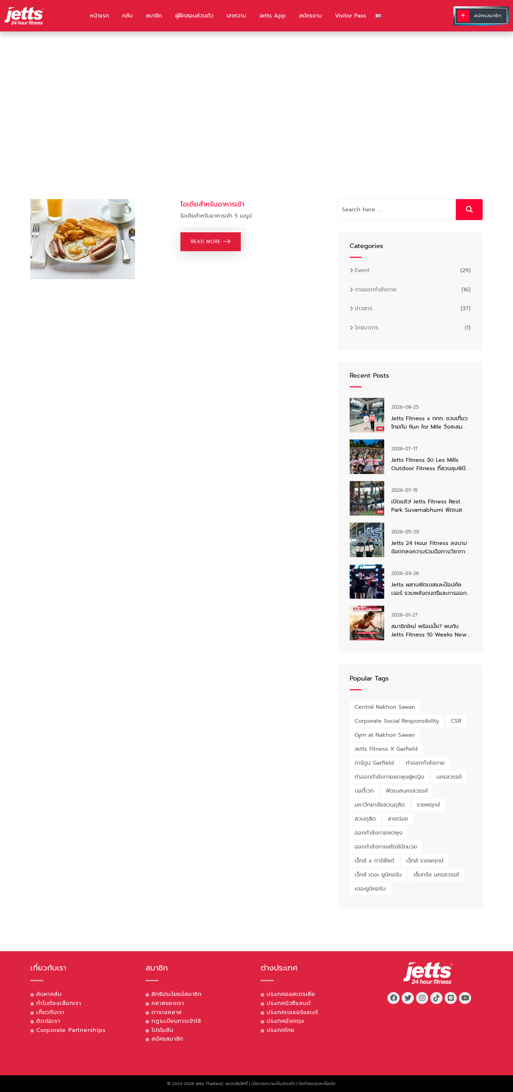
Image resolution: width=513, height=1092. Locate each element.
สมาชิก (154, 16)
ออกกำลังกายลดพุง (378, 833)
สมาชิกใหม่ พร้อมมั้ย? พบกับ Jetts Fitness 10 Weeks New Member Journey (429, 634)
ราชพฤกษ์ (428, 805)
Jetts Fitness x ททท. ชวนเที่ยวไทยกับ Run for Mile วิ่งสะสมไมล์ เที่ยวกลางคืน (429, 426)
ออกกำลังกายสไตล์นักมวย (386, 847)
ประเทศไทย (281, 1030)
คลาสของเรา (167, 1003)
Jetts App (272, 16)
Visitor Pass (350, 16)
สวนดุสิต (365, 819)
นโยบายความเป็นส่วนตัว (273, 1083)
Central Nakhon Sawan (385, 707)
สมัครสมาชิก (167, 1039)
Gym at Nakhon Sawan (385, 735)
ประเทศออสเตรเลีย (291, 994)
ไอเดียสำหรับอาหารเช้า (212, 204)
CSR (456, 721)
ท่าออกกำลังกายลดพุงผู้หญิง (389, 777)
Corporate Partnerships (71, 1030)
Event (362, 270)
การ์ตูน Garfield (374, 763)
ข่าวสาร (363, 308)
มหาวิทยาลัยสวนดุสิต (380, 805)
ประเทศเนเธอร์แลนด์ (292, 1012)
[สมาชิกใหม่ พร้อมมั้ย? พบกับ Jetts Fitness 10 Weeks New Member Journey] (367, 623)
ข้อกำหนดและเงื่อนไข (317, 1083)
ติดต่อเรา (48, 1021)
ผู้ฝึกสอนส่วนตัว (194, 16)
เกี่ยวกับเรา (50, 1012)
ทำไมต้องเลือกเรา (58, 1003)
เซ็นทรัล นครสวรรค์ (436, 875)
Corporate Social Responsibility (397, 721)
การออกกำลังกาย (375, 289)
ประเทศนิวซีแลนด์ (289, 1003)
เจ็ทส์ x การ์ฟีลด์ (374, 861)
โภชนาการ (366, 327)
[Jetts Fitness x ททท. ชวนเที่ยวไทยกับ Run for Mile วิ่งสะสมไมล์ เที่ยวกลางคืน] (367, 415)
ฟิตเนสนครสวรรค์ (407, 791)
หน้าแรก (99, 16)
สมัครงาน (310, 16)
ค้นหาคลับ (49, 994)
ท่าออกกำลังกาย (425, 763)
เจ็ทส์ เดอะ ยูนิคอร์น (378, 875)
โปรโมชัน (162, 1030)
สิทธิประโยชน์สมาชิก (176, 994)
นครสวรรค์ (449, 777)
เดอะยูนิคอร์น (370, 888)
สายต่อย (398, 819)
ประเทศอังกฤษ (285, 1021)
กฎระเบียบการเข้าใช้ (176, 1021)
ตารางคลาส (166, 1012)
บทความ (236, 16)
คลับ (127, 16)
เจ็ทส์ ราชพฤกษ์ (425, 861)
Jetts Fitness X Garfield (386, 749)
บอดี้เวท (364, 791)
